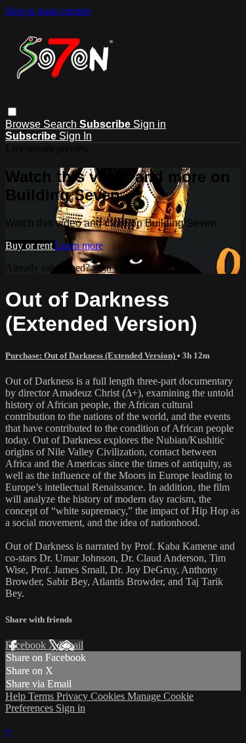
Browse (24, 124)
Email (71, 645)
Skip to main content (48, 10)
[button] (12, 111)
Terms (42, 696)
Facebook (27, 645)
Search (61, 124)
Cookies (109, 696)
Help (16, 696)
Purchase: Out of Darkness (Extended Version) (91, 355)
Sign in (149, 124)
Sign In (75, 136)
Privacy (73, 696)
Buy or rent (30, 245)
